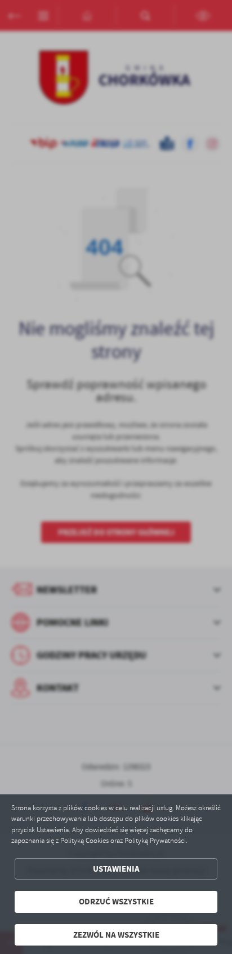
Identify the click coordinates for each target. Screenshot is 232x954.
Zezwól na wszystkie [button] (116, 934)
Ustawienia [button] (116, 868)
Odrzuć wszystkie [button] (116, 901)
